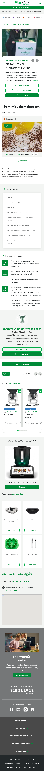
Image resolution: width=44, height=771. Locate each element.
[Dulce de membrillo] (32, 398)
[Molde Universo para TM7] (12, 544)
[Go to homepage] (22, 3)
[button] (40, 3)
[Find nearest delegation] (3, 3)
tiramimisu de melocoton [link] (34, 11)
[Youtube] (18, 709)
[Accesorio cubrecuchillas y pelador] (12, 509)
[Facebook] (11, 709)
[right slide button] (40, 431)
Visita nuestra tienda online (21, 7)
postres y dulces (20, 11)
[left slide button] (4, 431)
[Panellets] (11, 398)
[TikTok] (32, 709)
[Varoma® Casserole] (32, 509)
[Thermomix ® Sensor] (32, 544)
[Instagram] (25, 709)
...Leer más (34, 80)
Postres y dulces (10, 409)
